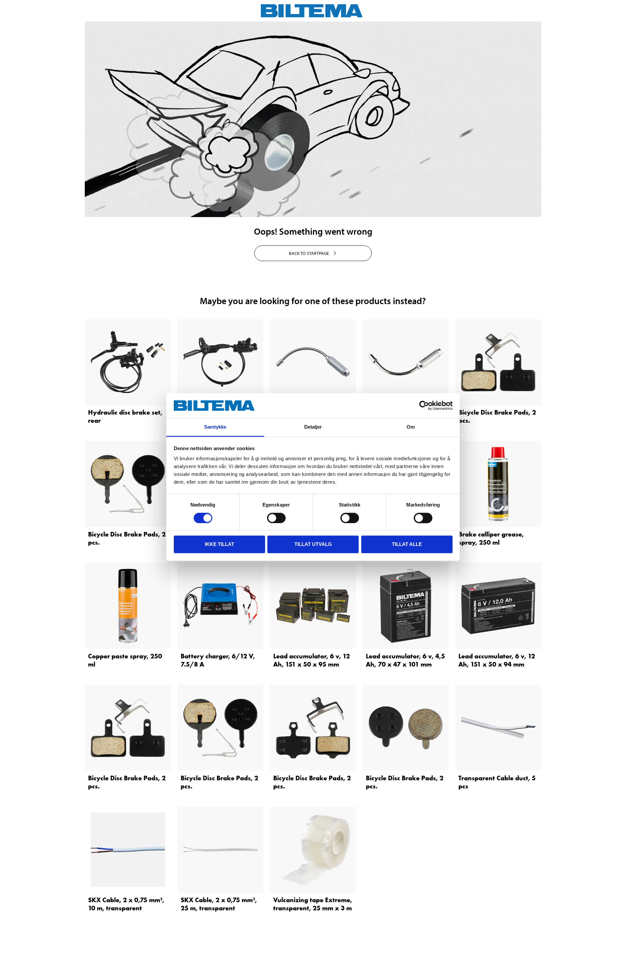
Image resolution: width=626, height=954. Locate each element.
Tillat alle (407, 544)
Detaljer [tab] (313, 427)
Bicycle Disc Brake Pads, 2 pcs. (497, 416)
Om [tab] (411, 427)
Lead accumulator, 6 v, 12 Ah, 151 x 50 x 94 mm (496, 660)
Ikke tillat (219, 544)
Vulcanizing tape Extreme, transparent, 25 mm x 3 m (312, 904)
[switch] (276, 518)
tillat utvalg (313, 544)
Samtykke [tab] (215, 427)
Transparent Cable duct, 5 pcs (497, 782)
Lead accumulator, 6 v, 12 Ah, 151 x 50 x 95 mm (311, 660)
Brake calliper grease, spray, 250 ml (491, 538)
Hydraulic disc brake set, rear (125, 416)
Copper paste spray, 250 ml (125, 660)
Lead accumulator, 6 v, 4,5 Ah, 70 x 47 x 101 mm (405, 660)
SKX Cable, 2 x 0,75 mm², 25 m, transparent (219, 904)
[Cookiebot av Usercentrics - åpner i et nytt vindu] (424, 405)
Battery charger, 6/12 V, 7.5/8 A (218, 660)
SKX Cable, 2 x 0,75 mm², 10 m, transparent (126, 904)
